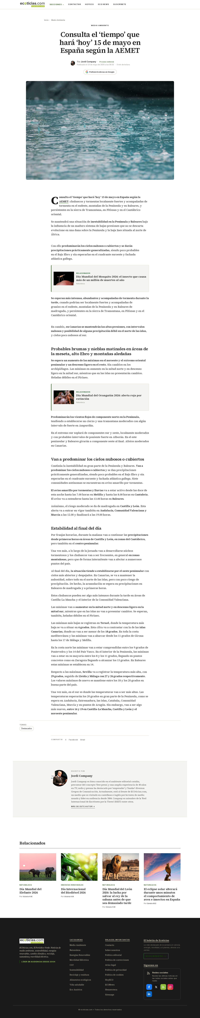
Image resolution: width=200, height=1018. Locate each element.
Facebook (73, 740)
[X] (156, 987)
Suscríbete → (156, 956)
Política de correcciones (117, 959)
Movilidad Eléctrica (79, 959)
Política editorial (113, 955)
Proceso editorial (106, 62)
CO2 (72, 965)
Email (82, 740)
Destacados (26, 728)
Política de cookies (114, 974)
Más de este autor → (83, 806)
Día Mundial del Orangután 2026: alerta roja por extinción (109, 397)
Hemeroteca (111, 989)
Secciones (56, 4)
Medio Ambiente (58, 20)
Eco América (76, 989)
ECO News (103, 4)
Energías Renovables (80, 955)
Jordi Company (88, 61)
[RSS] (163, 987)
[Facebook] (149, 987)
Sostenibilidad (77, 969)
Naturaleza (75, 950)
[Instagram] (170, 987)
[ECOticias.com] (32, 4)
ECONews (110, 984)
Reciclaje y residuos (79, 974)
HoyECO (89, 4)
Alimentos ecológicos (80, 979)
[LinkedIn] (149, 994)
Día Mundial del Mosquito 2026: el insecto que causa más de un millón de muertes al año (111, 278)
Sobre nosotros (112, 950)
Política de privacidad (116, 969)
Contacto (109, 945)
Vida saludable (77, 984)
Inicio (46, 20)
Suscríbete (119, 4)
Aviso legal (110, 965)
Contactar (74, 4)
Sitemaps (109, 994)
